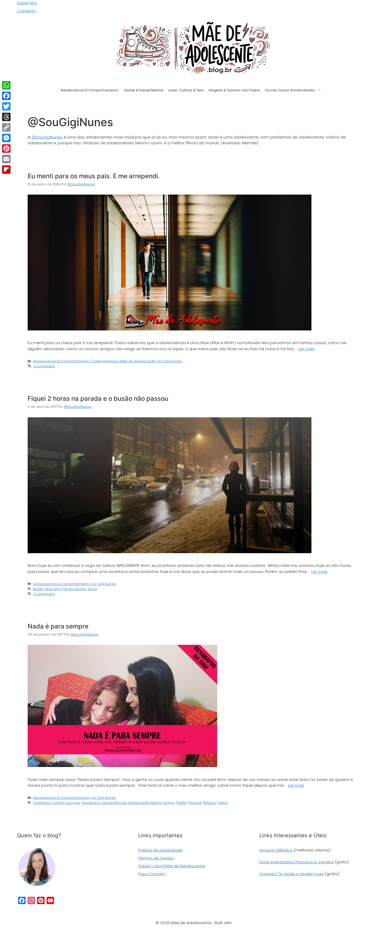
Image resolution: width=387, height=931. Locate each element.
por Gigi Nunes (169, 361)
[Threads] (6, 117)
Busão (38, 589)
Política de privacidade (160, 850)
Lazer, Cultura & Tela (186, 90)
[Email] (6, 159)
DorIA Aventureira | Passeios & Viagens (296, 862)
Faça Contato (151, 873)
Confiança (42, 802)
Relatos (209, 802)
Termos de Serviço (156, 858)
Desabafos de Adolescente (125, 802)
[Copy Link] (6, 127)
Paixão (181, 802)
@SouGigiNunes (47, 137)
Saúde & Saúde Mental (143, 90)
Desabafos (91, 802)
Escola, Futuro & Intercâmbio (290, 90)
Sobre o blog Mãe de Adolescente (171, 866)
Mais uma (53, 589)
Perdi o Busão (74, 589)
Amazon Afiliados (276, 850)
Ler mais (307, 348)
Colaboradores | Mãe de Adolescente (123, 361)
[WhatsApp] (6, 85)
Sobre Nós (27, 3)
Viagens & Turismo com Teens (234, 90)
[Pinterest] (41, 900)
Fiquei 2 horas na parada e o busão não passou (98, 398)
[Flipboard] (6, 169)
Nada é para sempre (58, 626)
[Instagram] (31, 900)
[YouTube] (50, 900)
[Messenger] (6, 138)
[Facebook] (22, 900)
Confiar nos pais (66, 802)
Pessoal (195, 802)
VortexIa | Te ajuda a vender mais (291, 873)
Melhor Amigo (162, 802)
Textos (222, 802)
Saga (92, 589)
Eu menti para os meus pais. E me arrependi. (94, 176)
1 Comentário (44, 366)
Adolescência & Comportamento (90, 90)
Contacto (26, 10)
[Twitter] (6, 106)
